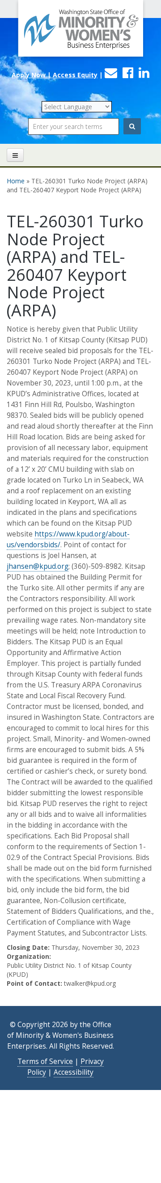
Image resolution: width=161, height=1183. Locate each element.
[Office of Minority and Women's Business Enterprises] (80, 33)
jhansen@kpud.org (37, 566)
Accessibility (73, 1072)
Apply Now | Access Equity (54, 75)
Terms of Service (45, 1061)
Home (16, 181)
